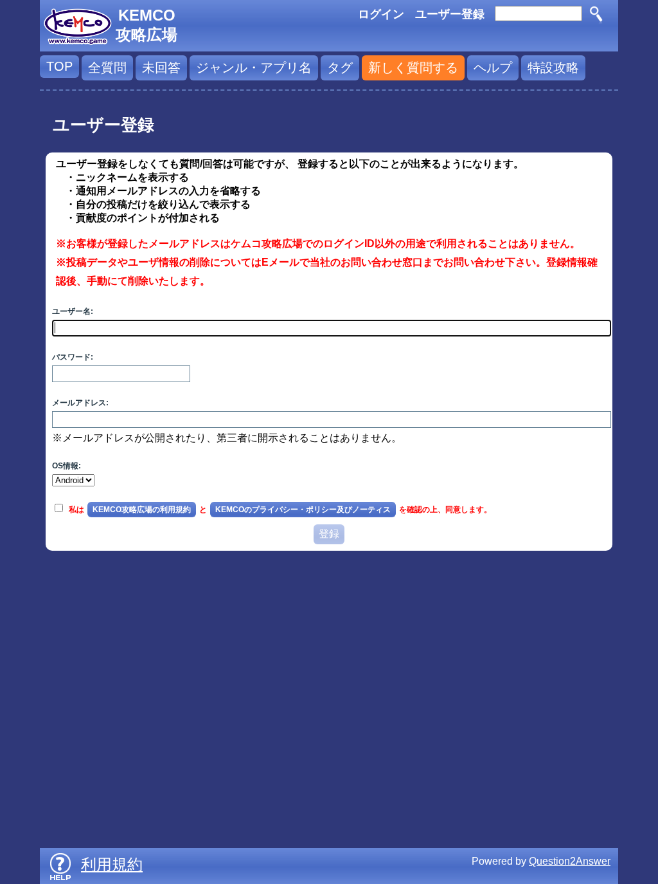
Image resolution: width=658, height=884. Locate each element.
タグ (340, 67)
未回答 (161, 67)
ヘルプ (493, 67)
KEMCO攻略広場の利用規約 (142, 509)
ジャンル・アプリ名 (254, 67)
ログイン (381, 14)
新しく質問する (413, 67)
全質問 (107, 67)
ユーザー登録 (450, 14)
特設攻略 (553, 67)
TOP (59, 66)
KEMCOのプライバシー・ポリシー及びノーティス (303, 509)
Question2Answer (569, 861)
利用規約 (112, 864)
